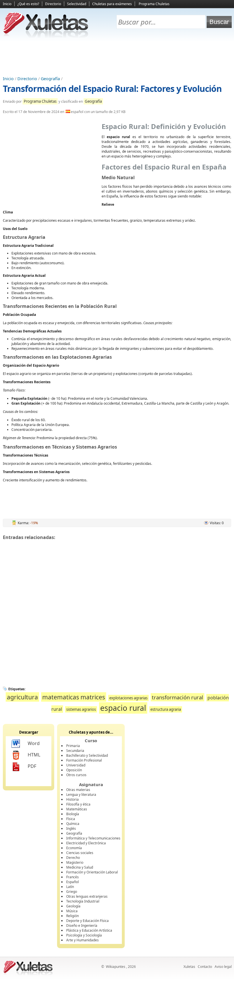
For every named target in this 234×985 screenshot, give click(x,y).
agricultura (22, 697)
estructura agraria (165, 709)
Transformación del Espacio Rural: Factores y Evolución (112, 88)
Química (72, 823)
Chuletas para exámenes (112, 3)
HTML (34, 755)
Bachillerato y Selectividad (87, 755)
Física (70, 818)
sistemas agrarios (81, 709)
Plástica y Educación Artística (89, 930)
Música (72, 911)
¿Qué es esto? (28, 3)
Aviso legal (223, 966)
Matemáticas (76, 809)
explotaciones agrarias (128, 698)
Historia (72, 799)
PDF (32, 766)
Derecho (73, 857)
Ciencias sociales (79, 852)
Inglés (71, 828)
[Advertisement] (117, 57)
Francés (72, 877)
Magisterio (74, 862)
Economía (74, 847)
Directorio (53, 3)
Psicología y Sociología (84, 935)
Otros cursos (76, 774)
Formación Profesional (84, 760)
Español (72, 881)
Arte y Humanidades (82, 940)
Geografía (50, 78)
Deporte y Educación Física (87, 920)
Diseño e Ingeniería (81, 925)
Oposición (74, 770)
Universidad (75, 765)
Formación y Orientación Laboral (92, 872)
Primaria (73, 745)
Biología (72, 814)
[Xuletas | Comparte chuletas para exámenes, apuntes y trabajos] (45, 36)
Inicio (7, 3)
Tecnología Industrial (82, 901)
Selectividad (76, 3)
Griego (71, 891)
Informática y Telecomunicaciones (93, 838)
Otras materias (78, 789)
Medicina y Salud (79, 867)
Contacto (205, 966)
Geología (73, 906)
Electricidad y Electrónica (86, 843)
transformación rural (177, 697)
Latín (70, 886)
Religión (72, 915)
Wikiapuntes (115, 966)
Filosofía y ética (78, 804)
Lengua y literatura (81, 794)
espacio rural (123, 708)
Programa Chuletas (154, 3)
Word (34, 743)
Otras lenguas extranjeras (87, 896)
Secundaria (75, 750)
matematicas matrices (73, 697)
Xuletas (189, 966)
